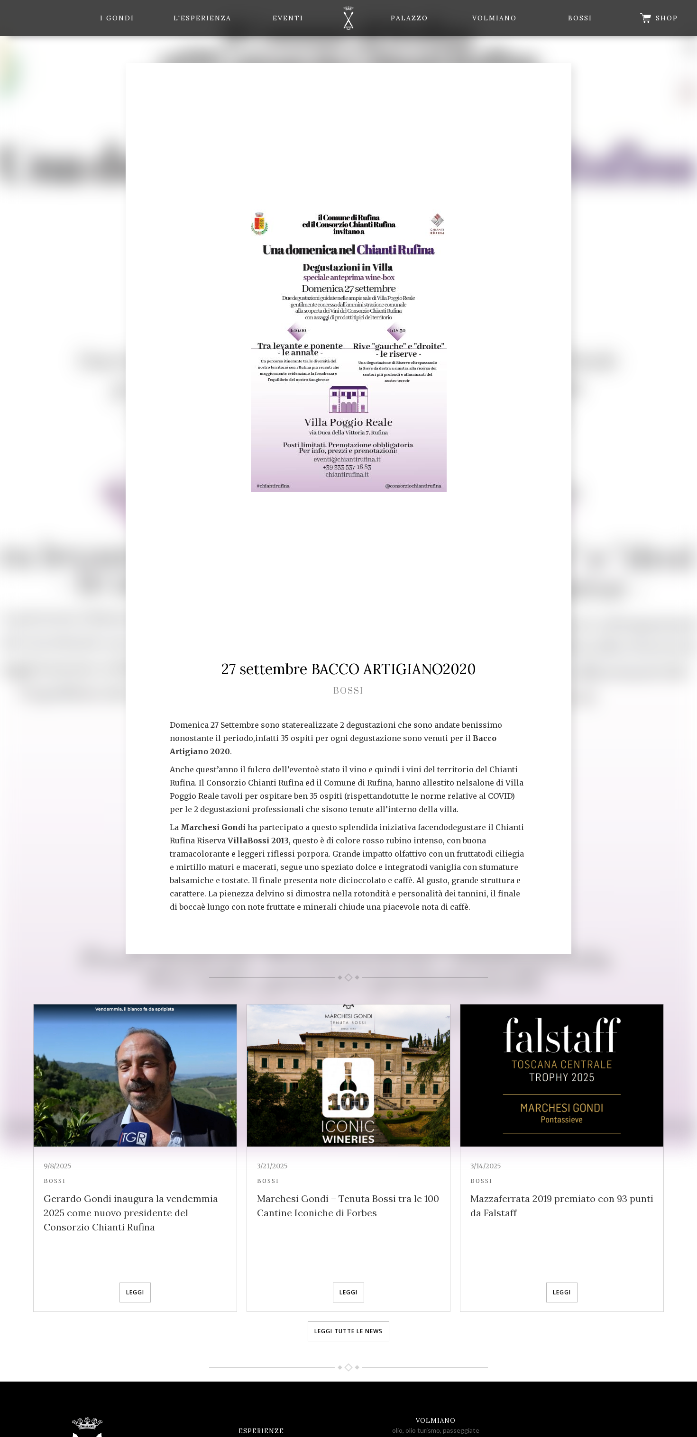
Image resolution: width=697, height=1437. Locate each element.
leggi (135, 1292)
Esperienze (261, 1431)
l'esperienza (202, 18)
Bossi (580, 18)
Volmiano (494, 18)
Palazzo (409, 18)
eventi (288, 18)
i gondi (117, 18)
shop (667, 18)
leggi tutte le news (348, 1331)
